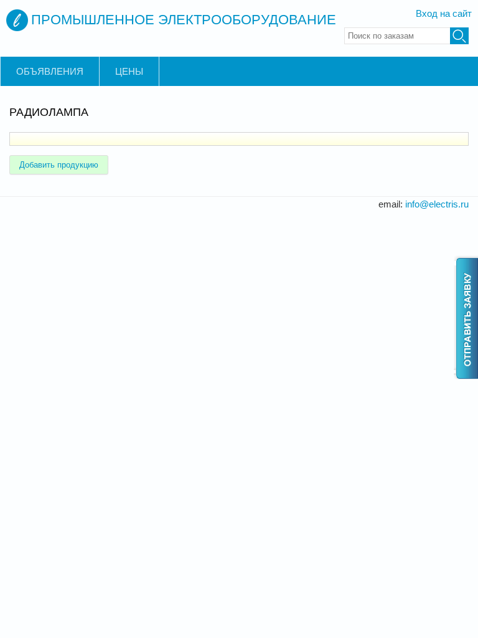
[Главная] (17, 20)
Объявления (49, 71)
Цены (129, 71)
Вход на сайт (444, 13)
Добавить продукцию (58, 164)
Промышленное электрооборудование (183, 19)
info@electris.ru (437, 204)
